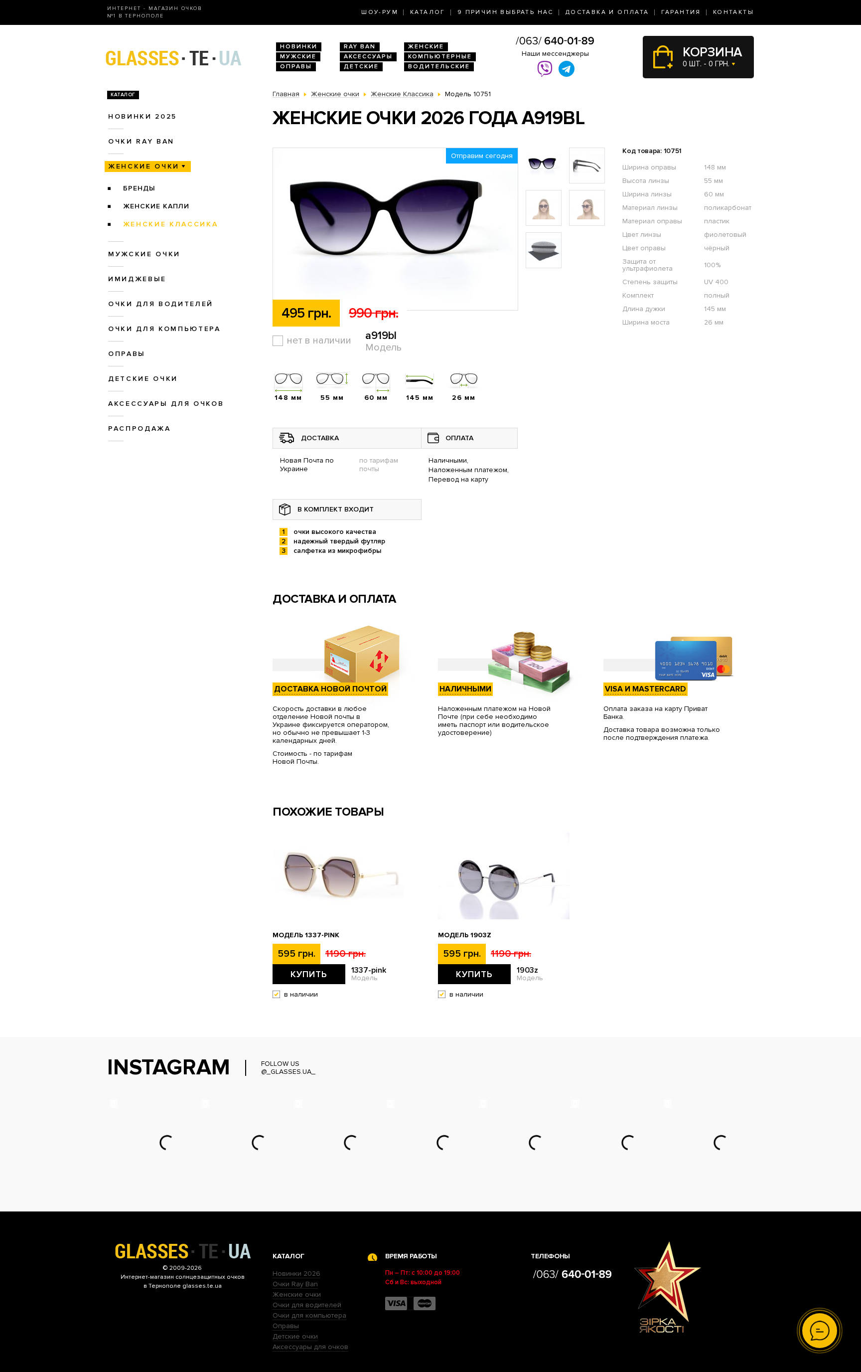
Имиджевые (137, 279)
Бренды (139, 188)
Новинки (298, 46)
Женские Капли (156, 206)
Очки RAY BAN (141, 141)
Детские (361, 66)
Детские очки (143, 378)
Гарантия (681, 12)
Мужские (298, 56)
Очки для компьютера (164, 329)
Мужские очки (144, 254)
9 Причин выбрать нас (505, 12)
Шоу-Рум (379, 12)
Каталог (427, 12)
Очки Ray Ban (295, 1284)
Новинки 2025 (142, 116)
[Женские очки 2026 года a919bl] (395, 229)
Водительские (439, 66)
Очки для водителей (160, 304)
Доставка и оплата (607, 12)
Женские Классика (170, 224)
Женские (426, 46)
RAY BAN (360, 46)
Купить (308, 974)
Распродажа (139, 428)
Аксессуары (368, 56)
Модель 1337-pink (306, 935)
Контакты (733, 12)
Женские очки (143, 166)
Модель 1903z (464, 935)
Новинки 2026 (296, 1273)
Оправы (296, 66)
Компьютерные (440, 56)
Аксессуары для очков (166, 403)
